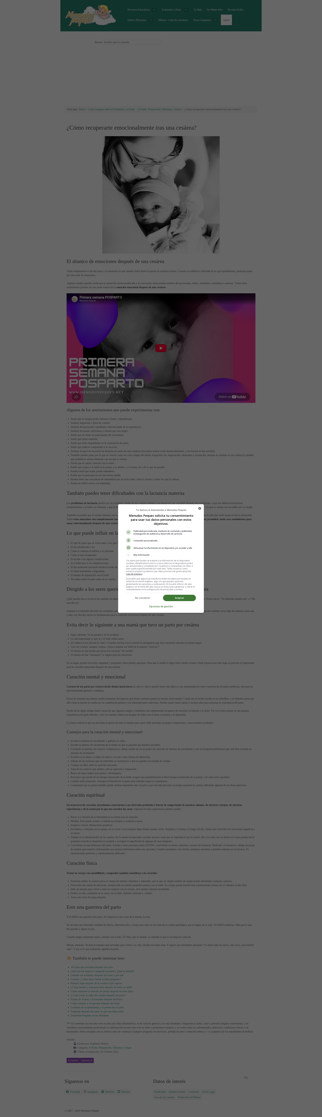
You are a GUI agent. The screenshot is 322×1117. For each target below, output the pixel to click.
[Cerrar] (199, 508)
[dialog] (161, 558)
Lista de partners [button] (134, 574)
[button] (161, 555)
